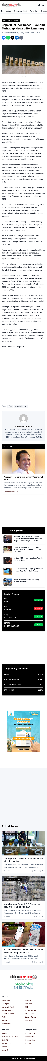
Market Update (7, 1010)
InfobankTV (29, 1043)
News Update (6, 11)
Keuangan (5, 1004)
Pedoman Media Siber (10, 1037)
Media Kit (5, 1050)
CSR (26, 1007)
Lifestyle (28, 1000)
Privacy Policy (7, 1043)
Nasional (5, 1020)
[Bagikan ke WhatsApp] (8, 38)
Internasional (6, 1024)
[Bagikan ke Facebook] (4, 38)
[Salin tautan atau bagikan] (21, 38)
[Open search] (39, 5)
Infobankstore (30, 1037)
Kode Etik (5, 1040)
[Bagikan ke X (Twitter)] (12, 38)
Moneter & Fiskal (8, 1007)
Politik (4, 1017)
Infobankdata (30, 1040)
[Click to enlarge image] (23, 59)
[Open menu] (43, 5)
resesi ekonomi (20, 406)
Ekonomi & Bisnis (8, 1014)
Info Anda (28, 1004)
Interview (28, 1020)
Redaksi (5, 1033)
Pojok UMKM (30, 1014)
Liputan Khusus (30, 1017)
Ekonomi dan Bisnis (21, 11)
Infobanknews (30, 1033)
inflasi (10, 406)
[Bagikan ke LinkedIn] (17, 38)
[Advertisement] (23, 375)
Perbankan (34, 11)
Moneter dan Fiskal (11, 20)
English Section (30, 1010)
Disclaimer (5, 1047)
